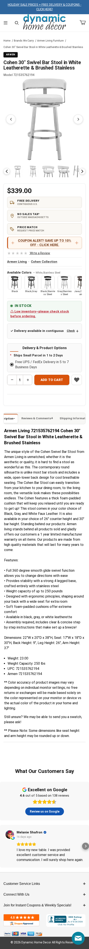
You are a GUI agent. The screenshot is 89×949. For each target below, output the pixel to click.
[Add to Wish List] (77, 380)
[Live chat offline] (78, 938)
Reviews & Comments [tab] (36, 418)
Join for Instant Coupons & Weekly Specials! (37, 905)
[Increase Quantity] (27, 380)
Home (6, 40)
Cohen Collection (44, 262)
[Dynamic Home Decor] (44, 22)
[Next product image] (78, 119)
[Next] (82, 171)
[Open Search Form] (16, 23)
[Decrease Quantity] (12, 380)
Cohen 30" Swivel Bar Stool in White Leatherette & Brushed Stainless (43, 47)
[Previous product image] (11, 119)
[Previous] (6, 171)
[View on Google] (9, 834)
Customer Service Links (21, 884)
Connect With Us (16, 894)
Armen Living (17, 262)
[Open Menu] (5, 23)
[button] (18, 171)
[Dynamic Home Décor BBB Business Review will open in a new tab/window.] (66, 920)
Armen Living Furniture (50, 40)
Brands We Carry (24, 40)
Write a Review (28, 253)
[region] (44, 171)
